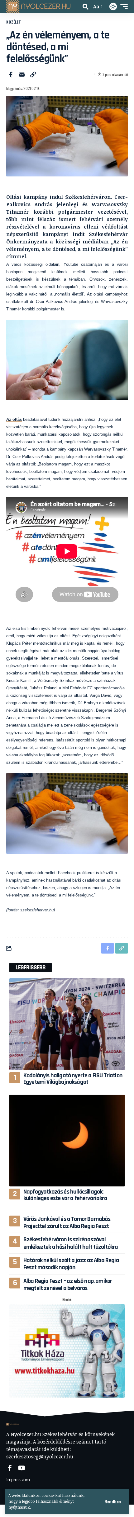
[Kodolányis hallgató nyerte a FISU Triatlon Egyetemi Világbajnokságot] (67, 1024)
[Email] (21, 74)
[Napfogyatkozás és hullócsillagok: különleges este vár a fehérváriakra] (67, 1140)
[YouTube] (22, 1468)
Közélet (13, 21)
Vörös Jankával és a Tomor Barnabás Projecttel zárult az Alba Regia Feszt (67, 1222)
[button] (113, 1501)
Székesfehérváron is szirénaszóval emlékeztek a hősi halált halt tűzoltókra (70, 1243)
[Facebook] (9, 1468)
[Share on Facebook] (10, 74)
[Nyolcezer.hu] (38, 6)
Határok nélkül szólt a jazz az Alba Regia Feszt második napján (71, 1263)
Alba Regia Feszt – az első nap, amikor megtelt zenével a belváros (67, 1284)
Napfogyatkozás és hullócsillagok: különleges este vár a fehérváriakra (65, 1195)
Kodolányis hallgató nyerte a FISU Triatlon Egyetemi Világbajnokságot (72, 1078)
